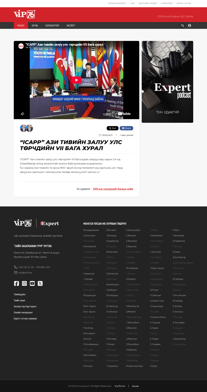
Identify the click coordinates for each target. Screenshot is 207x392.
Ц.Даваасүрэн (112, 355)
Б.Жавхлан (131, 235)
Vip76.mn (120, 385)
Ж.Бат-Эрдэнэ (89, 306)
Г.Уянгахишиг (178, 235)
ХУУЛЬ (35, 25)
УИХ (132, 3)
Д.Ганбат (110, 322)
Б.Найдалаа (131, 349)
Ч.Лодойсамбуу (133, 284)
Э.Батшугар (111, 235)
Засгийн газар (148, 3)
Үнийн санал (19, 300)
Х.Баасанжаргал (90, 284)
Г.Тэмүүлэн (155, 349)
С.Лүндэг (130, 295)
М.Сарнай (154, 311)
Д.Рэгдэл (154, 289)
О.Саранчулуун (156, 306)
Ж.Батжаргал (89, 333)
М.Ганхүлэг (111, 349)
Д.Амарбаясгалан (91, 251)
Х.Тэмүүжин (155, 344)
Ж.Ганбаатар (112, 306)
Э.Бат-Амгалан (89, 300)
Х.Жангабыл (131, 240)
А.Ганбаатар (111, 311)
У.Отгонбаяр (156, 257)
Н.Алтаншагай (89, 246)
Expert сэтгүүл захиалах (25, 318)
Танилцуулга (19, 294)
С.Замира (130, 257)
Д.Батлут (87, 338)
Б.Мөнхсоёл (131, 327)
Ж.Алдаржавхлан (91, 229)
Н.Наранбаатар (133, 355)
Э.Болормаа (111, 268)
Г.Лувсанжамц (132, 289)
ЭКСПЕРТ (71, 25)
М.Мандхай (131, 300)
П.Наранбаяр (132, 360)
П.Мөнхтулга (131, 333)
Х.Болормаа (111, 262)
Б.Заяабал (130, 262)
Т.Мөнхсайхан (132, 322)
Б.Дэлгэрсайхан (133, 229)
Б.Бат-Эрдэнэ (89, 311)
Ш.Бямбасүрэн (112, 284)
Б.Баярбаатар (112, 240)
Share (128, 128)
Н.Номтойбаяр (156, 240)
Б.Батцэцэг (88, 365)
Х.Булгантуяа (112, 273)
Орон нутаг (183, 3)
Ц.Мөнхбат (131, 311)
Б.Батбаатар (89, 316)
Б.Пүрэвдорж (156, 284)
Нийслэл (167, 3)
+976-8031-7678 (42, 267)
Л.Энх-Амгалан (179, 295)
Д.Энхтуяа (177, 316)
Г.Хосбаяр (177, 246)
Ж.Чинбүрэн (178, 278)
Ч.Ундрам (154, 360)
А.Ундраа (154, 355)
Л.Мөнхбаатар (132, 306)
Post (114, 128)
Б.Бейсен (110, 257)
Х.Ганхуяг (110, 344)
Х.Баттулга (88, 360)
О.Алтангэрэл (89, 235)
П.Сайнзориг (155, 295)
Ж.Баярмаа (111, 246)
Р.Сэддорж (155, 322)
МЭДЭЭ (20, 25)
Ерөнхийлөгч (117, 3)
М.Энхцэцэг (178, 327)
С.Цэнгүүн (177, 273)
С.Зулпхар (130, 273)
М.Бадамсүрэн (89, 295)
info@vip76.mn (25, 272)
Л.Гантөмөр (111, 338)
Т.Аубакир (88, 278)
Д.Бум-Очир (111, 278)
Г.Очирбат (154, 262)
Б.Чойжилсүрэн (179, 284)
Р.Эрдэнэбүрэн (179, 344)
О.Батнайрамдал (90, 344)
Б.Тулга (153, 333)
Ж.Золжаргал (132, 268)
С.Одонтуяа (155, 251)
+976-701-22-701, (26, 267)
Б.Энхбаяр (177, 306)
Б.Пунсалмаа (155, 273)
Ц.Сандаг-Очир (157, 300)
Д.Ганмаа (110, 333)
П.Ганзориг (111, 327)
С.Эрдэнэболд (179, 338)
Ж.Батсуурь (88, 349)
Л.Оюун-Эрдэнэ (157, 268)
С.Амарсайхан (89, 257)
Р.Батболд (88, 327)
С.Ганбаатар (111, 300)
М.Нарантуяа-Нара (134, 365)
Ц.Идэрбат (131, 278)
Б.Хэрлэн (176, 251)
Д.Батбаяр (88, 322)
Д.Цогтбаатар (179, 257)
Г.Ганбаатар (111, 316)
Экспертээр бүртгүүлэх (25, 306)
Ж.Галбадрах (112, 295)
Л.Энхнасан (178, 311)
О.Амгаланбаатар (91, 262)
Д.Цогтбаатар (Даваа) (183, 262)
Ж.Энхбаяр (178, 300)
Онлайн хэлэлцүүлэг (23, 312)
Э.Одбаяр (154, 246)
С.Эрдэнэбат (178, 333)
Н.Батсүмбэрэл (89, 355)
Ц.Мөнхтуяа (131, 338)
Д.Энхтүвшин (179, 322)
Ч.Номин (154, 229)
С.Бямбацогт (112, 289)
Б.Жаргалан (131, 246)
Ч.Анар (86, 268)
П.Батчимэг (111, 229)
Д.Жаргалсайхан (133, 251)
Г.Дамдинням (112, 360)
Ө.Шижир (177, 289)
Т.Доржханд (112, 365)
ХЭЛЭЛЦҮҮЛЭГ (52, 25)
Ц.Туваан (154, 327)
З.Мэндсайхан (132, 344)
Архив (135, 385)
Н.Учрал (153, 365)
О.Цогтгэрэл (178, 268)
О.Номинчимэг (156, 235)
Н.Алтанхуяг (88, 240)
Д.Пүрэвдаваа (156, 278)
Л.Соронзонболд (157, 316)
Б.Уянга (176, 229)
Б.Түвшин (154, 338)
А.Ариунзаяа (88, 273)
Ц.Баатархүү (88, 289)
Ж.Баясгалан (112, 251)
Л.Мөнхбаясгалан (134, 316)
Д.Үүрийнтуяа (179, 240)
